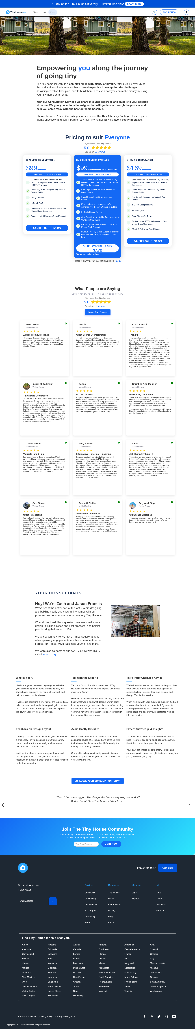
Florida (102, 954)
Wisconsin (53, 995)
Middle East (79, 968)
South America (157, 982)
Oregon (77, 982)
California (52, 949)
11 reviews (100, 152)
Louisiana (78, 963)
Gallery (111, 910)
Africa (25, 944)
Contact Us (161, 905)
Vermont (103, 991)
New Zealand (79, 977)
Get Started (167, 868)
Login (134, 893)
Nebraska (52, 972)
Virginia (128, 991)
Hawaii (25, 958)
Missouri (154, 968)
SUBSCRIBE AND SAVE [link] (97, 248)
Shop (87, 922)
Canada (77, 949)
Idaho (50, 958)
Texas (127, 986)
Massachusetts (157, 963)
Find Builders (114, 905)
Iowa (126, 958)
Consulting (90, 916)
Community (90, 893)
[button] (189, 805)
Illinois (76, 958)
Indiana (102, 958)
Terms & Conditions (27, 1016)
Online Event (91, 905)
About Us (160, 910)
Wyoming (78, 995)
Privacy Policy (45, 1016)
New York (52, 977)
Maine (102, 963)
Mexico (25, 968)
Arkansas (129, 944)
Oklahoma (53, 982)
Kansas (25, 963)
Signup (135, 899)
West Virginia (28, 995)
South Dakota (54, 986)
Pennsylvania (105, 982)
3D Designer (91, 910)
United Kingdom (158, 986)
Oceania (154, 977)
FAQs (158, 893)
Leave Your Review (97, 312)
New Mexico (156, 972)
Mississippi (130, 968)
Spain (76, 986)
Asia (152, 944)
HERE (117, 261)
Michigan (52, 968)
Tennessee (104, 986)
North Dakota (131, 977)
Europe (76, 954)
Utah (75, 991)
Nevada (77, 972)
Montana (26, 972)
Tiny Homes (114, 893)
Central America (132, 949)
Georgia (154, 954)
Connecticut (28, 954)
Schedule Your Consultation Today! (97, 781)
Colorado (154, 949)
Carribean (104, 949)
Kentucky (52, 963)
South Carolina (29, 986)
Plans (111, 899)
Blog (110, 916)
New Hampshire (107, 972)
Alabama (52, 944)
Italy (152, 958)
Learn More (134, 4)
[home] (16, 12)
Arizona (102, 944)
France (127, 954)
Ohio (24, 982)
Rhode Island (130, 982)
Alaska (76, 944)
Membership (90, 899)
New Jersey (130, 972)
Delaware (52, 954)
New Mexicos (28, 977)
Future (159, 899)
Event (111, 922)
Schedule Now (47, 228)
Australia (26, 949)
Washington (156, 991)
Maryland (129, 963)
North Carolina (106, 977)
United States (28, 991)
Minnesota (104, 968)
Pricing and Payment (65, 1016)
